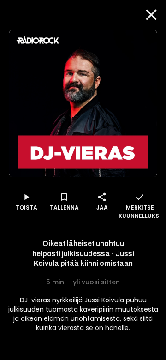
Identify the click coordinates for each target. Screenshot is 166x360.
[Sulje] (151, 15)
